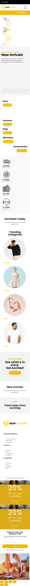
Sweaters (6, 263)
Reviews (8, 21)
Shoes (5, 319)
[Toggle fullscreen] (6, 581)
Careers (8, 26)
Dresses (6, 291)
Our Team (9, 24)
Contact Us (7, 29)
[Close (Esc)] (14, 581)
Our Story (9, 23)
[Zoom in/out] (2, 581)
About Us (6, 19)
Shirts (5, 346)
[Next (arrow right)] (6, 584)
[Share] (10, 581)
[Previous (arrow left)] (2, 584)
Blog (5, 28)
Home (5, 16)
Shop (5, 18)
